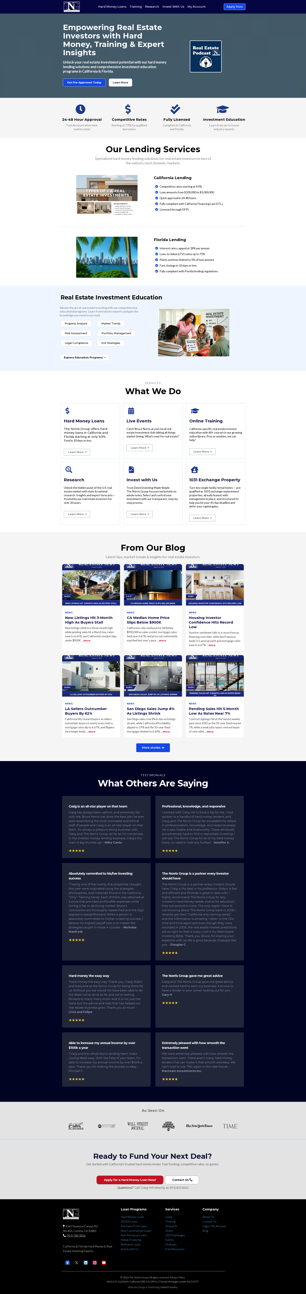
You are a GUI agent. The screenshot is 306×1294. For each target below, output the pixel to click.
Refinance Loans (131, 1244)
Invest (169, 1230)
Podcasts (171, 1244)
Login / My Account (214, 1226)
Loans (168, 1217)
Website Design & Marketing (143, 1287)
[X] (76, 1262)
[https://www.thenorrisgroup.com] (72, 7)
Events (169, 1240)
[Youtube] (103, 1262)
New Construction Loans (136, 1230)
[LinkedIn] (85, 1262)
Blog (205, 1230)
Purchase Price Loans (134, 1226)
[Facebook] (67, 1262)
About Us (208, 1217)
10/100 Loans (129, 1221)
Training (170, 1221)
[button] (91, 607)
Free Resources (175, 1249)
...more (86, 640)
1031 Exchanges (175, 1235)
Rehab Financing (131, 1240)
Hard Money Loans (132, 1217)
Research (171, 1226)
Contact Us (209, 1221)
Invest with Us (129, 1249)
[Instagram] (94, 1262)
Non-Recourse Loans (133, 1235)
